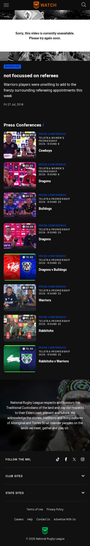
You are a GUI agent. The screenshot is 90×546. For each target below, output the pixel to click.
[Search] (83, 5)
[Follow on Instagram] (82, 459)
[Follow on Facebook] (66, 459)
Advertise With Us (65, 519)
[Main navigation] (6, 5)
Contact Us (43, 519)
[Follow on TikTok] (58, 459)
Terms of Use (35, 509)
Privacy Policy (55, 509)
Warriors (12, 66)
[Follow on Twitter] (74, 459)
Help (30, 519)
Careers (19, 519)
